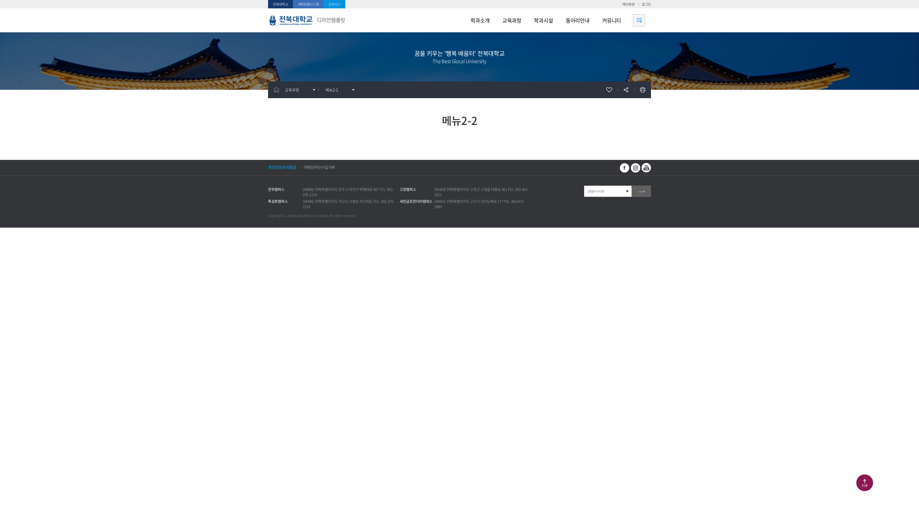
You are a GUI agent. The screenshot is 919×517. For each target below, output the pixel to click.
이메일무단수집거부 (319, 167)
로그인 (646, 4)
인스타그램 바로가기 (635, 168)
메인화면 (628, 4)
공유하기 (625, 89)
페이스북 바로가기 (624, 168)
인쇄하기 (642, 89)
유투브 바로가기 (646, 168)
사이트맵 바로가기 (639, 20)
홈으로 (276, 89)
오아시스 (334, 4)
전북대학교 (280, 4)
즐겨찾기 (609, 89)
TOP (865, 486)
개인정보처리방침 (282, 167)
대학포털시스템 (308, 4)
